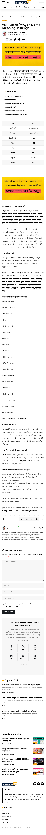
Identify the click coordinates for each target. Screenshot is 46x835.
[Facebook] (37, 528)
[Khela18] (23, 2)
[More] (23, 39)
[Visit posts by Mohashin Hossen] (4, 33)
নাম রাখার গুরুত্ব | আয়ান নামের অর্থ (14, 96)
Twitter (18, 510)
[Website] (35, 528)
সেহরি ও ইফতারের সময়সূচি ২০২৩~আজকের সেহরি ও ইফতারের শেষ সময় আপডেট (22, 698)
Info (4, 20)
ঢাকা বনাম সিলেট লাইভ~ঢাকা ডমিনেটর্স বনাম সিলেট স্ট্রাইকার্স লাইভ (19, 711)
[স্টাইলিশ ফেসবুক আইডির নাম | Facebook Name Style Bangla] (38, 771)
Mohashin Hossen (13, 32)
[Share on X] (7, 39)
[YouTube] (43, 528)
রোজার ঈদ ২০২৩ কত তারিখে (17, 418)
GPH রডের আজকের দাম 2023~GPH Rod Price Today (15, 760)
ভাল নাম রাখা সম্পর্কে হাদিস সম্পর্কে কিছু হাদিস (16, 114)
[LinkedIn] (11, 657)
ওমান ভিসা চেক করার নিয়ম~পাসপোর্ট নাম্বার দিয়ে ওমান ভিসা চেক (15, 739)
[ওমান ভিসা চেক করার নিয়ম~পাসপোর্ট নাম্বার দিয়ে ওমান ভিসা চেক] (38, 740)
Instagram (29, 510)
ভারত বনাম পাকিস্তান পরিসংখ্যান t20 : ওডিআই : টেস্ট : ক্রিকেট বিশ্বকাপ (21, 684)
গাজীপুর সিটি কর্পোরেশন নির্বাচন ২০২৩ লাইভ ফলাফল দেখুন (14, 750)
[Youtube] (42, 783)
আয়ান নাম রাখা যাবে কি (10, 107)
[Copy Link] (15, 39)
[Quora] (34, 657)
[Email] (11, 39)
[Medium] (23, 657)
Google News (8, 510)
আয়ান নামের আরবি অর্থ (10, 100)
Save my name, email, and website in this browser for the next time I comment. (24, 605)
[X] (40, 528)
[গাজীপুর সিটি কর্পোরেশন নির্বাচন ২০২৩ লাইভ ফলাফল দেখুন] (38, 751)
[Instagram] (34, 648)
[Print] (19, 39)
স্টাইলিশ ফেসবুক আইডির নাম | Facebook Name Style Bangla (15, 770)
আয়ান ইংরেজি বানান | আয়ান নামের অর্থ (14, 111)
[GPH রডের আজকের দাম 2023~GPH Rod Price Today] (38, 761)
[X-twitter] (38, 783)
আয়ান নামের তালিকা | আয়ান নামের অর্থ (15, 103)
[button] (4, 2)
